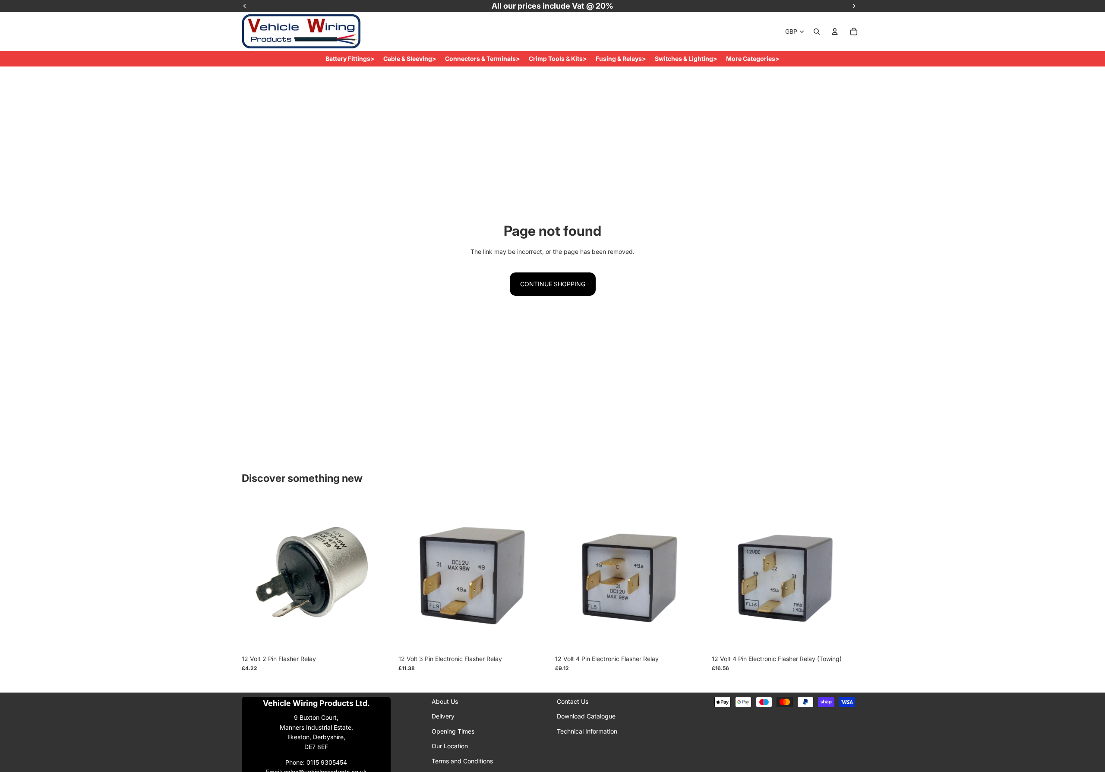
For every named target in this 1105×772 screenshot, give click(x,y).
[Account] (834, 31)
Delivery (443, 716)
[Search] (816, 31)
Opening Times (453, 731)
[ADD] (380, 637)
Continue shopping (552, 284)
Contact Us (572, 701)
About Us (445, 701)
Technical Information (587, 731)
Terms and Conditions (462, 760)
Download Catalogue (586, 716)
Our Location (450, 746)
